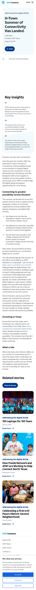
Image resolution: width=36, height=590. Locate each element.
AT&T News (6, 544)
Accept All (18, 575)
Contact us (6, 551)
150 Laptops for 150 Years (18, 410)
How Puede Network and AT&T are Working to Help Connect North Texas (18, 455)
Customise (18, 580)
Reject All (18, 586)
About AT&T (6, 540)
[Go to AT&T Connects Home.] (10, 2)
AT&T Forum (6, 548)
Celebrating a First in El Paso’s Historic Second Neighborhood (18, 502)
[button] (29, 2)
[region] (18, 572)
